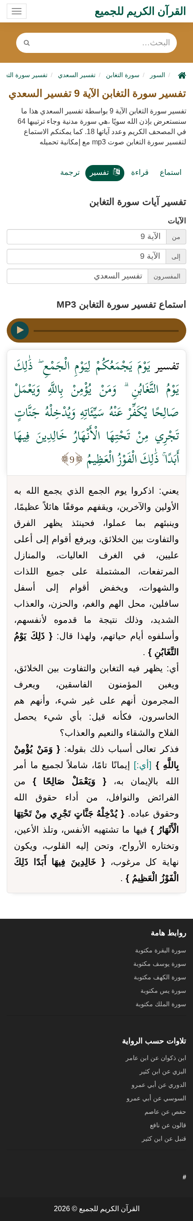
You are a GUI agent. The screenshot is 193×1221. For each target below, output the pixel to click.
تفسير (99, 172)
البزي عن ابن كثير (163, 1071)
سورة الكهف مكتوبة (160, 977)
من (176, 236)
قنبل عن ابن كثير (164, 1138)
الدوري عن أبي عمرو (159, 1084)
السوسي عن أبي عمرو (156, 1098)
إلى (175, 256)
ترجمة (70, 172)
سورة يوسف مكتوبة (159, 963)
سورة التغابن (123, 74)
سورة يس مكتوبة (163, 990)
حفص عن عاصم (165, 1111)
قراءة (140, 172)
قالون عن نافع (168, 1125)
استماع (171, 172)
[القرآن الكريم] (180, 74)
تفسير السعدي (77, 74)
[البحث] (27, 43)
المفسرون (167, 276)
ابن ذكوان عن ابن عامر (156, 1058)
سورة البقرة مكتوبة (160, 950)
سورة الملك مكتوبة (161, 1004)
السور (157, 74)
